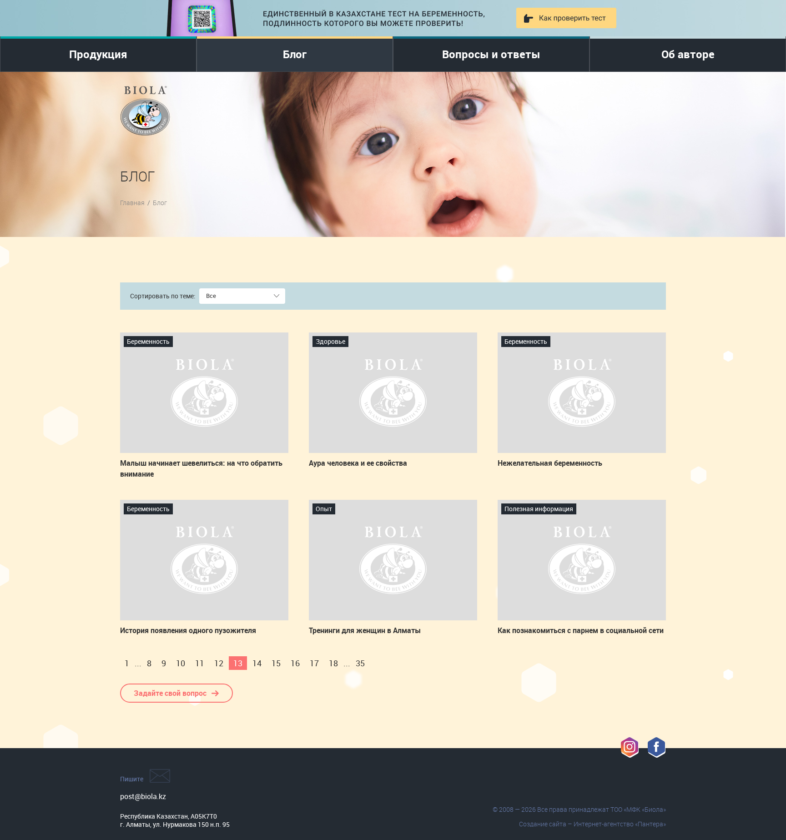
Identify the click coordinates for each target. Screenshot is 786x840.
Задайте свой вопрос (170, 693)
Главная (132, 202)
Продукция (98, 54)
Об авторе (688, 54)
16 (295, 663)
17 (314, 663)
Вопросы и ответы (491, 54)
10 (180, 663)
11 (199, 663)
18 (333, 663)
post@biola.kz (143, 796)
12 (218, 663)
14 (257, 663)
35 (360, 663)
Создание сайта (542, 824)
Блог (295, 54)
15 (276, 663)
